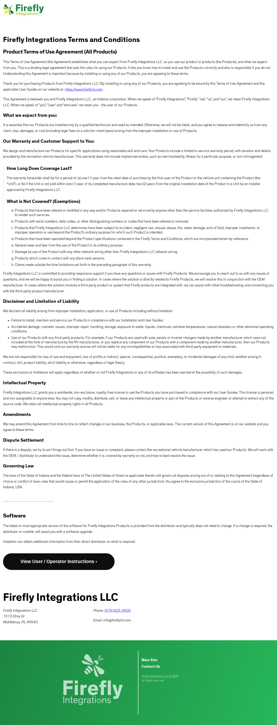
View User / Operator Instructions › (58, 561)
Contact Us (151, 666)
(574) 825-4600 (117, 611)
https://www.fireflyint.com (83, 89)
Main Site (149, 660)
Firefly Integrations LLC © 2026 (160, 676)
